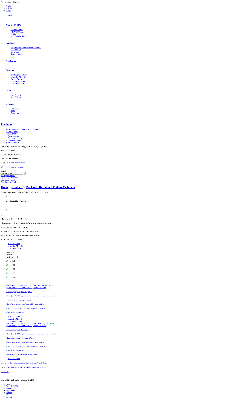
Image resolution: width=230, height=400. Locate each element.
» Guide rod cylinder (14, 138)
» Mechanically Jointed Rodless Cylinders (22, 129)
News (8, 90)
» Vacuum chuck (12, 142)
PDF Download (14, 244)
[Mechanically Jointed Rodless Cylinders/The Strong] (26, 326)
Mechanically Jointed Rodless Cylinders (26, 48)
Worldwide (15, 113)
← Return (5, 372)
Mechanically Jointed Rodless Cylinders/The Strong (30, 323)
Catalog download (8, 180)
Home (9, 15)
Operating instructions (9, 178)
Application (11, 61)
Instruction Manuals (18, 77)
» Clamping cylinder (14, 140)
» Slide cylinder (12, 132)
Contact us (15, 109)
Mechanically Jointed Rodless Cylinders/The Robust (26, 363)
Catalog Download (18, 79)
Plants (13, 111)
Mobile (8, 11)
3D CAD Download (18, 83)
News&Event (16, 97)
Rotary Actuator (17, 54)
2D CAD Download (18, 81)
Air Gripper (15, 52)
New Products (16, 95)
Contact (10, 104)
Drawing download (8, 182)
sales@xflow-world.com (16, 163)
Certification (15, 34)
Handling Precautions (19, 75)
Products (10, 43)
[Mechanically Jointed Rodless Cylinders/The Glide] (26, 288)
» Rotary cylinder (12, 136)
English (9, 6)
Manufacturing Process (19, 36)
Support (10, 70)
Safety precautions (8, 176)
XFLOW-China (17, 30)
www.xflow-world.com (14, 167)
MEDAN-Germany (18, 32)
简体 (10, 8)
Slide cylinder (16, 50)
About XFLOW (13, 25)
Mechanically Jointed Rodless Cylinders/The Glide (30, 285)
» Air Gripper (11, 134)
